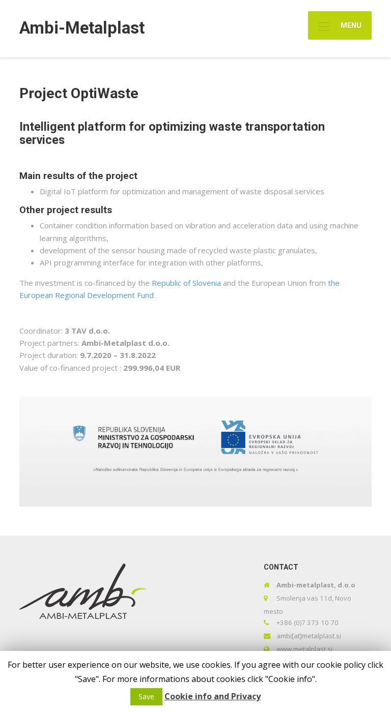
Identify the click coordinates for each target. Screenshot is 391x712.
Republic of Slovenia (187, 283)
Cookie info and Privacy (212, 696)
